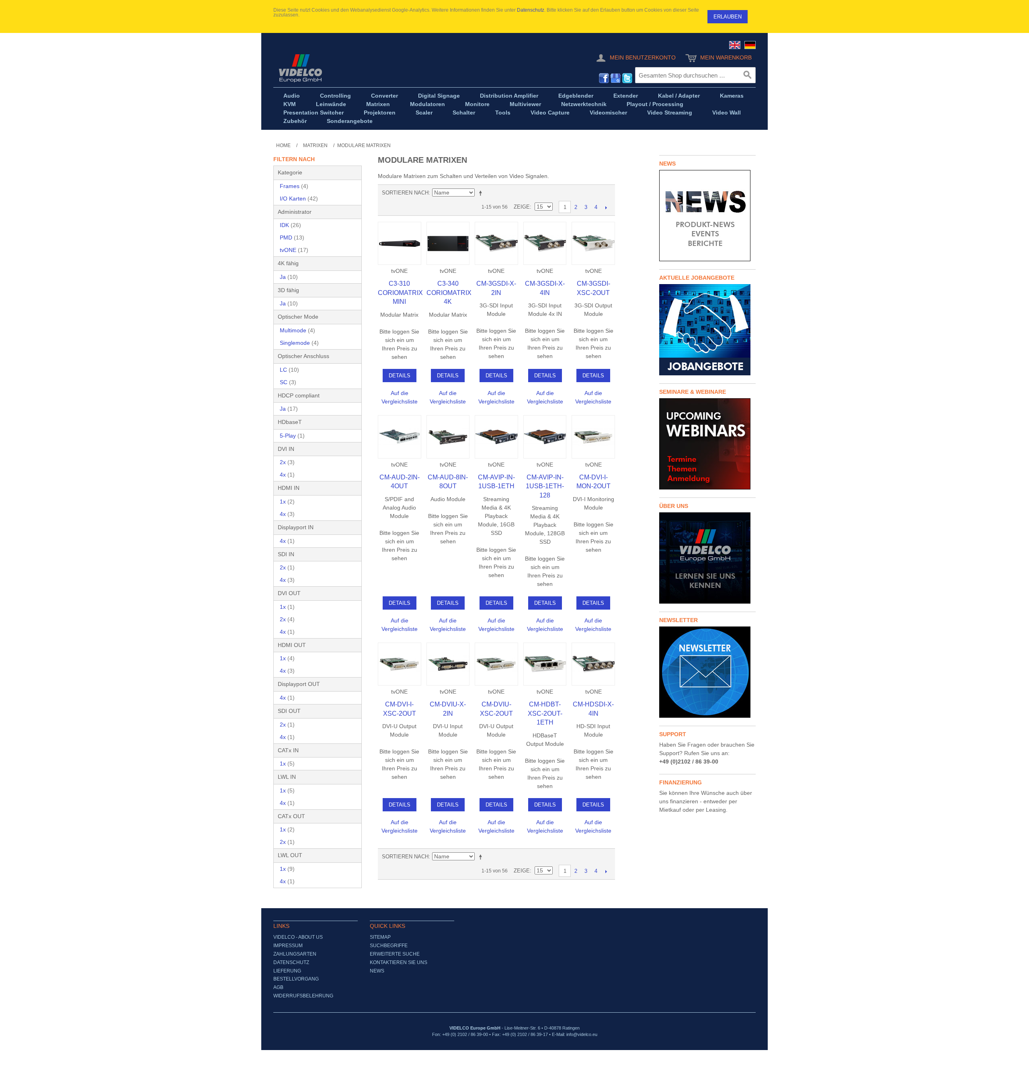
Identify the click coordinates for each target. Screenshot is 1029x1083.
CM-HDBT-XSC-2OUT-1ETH (545, 713)
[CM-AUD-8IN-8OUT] (448, 437)
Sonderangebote (350, 121)
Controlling (335, 95)
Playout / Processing (655, 104)
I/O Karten (299, 198)
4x (287, 474)
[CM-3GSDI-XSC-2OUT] (593, 243)
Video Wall (726, 112)
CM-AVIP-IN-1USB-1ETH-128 (545, 486)
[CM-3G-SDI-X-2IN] (496, 243)
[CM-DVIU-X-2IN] (448, 664)
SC (288, 382)
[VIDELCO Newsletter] (707, 672)
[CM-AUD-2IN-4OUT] (399, 437)
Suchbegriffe (389, 945)
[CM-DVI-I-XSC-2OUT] (399, 664)
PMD (292, 237)
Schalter (464, 112)
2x (287, 462)
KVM (289, 104)
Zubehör (295, 121)
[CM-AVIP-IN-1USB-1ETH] (496, 437)
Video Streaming (669, 112)
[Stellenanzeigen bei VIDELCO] (707, 329)
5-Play (292, 435)
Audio (291, 95)
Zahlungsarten (294, 954)
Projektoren (380, 112)
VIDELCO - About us (298, 937)
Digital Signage (439, 95)
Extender (625, 95)
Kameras (732, 95)
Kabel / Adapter (679, 95)
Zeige (522, 207)
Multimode (297, 330)
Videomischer (608, 112)
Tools (502, 112)
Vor (606, 207)
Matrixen (378, 104)
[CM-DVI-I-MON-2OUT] (593, 437)
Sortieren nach (405, 193)
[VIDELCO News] (707, 215)
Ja (289, 277)
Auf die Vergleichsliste (399, 397)
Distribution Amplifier (509, 95)
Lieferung (287, 971)
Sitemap (380, 937)
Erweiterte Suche (395, 954)
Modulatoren (427, 104)
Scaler (424, 112)
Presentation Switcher (313, 112)
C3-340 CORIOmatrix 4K (448, 292)
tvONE (294, 250)
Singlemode (299, 343)
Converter (384, 95)
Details (399, 376)
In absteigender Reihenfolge (482, 193)
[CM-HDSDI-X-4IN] (593, 664)
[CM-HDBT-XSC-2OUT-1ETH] (545, 664)
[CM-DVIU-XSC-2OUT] (496, 664)
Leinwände (331, 104)
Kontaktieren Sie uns (398, 962)
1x (287, 501)
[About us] (707, 558)
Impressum (288, 945)
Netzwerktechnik (584, 104)
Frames (294, 186)
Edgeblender (575, 95)
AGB (278, 987)
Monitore (477, 104)
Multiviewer (525, 104)
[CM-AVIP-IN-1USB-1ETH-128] (545, 437)
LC (289, 369)
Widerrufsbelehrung (303, 996)
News (377, 971)
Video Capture (550, 112)
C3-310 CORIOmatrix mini (400, 292)
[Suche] (748, 75)
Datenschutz (530, 10)
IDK (290, 225)
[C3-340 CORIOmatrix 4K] (448, 243)
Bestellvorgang (296, 979)
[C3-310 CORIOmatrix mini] (399, 243)
